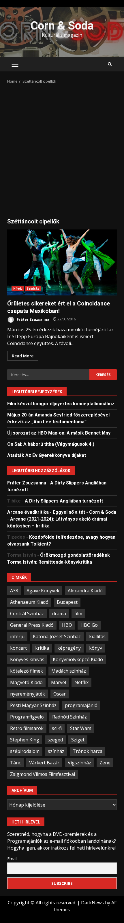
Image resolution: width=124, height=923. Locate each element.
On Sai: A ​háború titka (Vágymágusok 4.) (50, 444)
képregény (69, 648)
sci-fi (57, 728)
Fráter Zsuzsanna (32, 319)
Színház (33, 289)
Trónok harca (87, 751)
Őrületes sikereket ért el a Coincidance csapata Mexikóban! (62, 262)
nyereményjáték (27, 694)
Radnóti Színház (69, 717)
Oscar (59, 694)
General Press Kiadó (32, 625)
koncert (18, 648)
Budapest (67, 602)
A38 (14, 590)
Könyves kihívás (27, 659)
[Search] (110, 64)
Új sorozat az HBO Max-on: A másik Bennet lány (58, 433)
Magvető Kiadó (26, 682)
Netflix (81, 682)
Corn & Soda (62, 25)
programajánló (81, 705)
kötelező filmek (26, 671)
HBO (67, 625)
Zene (104, 763)
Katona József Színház (57, 636)
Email (12, 858)
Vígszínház (79, 763)
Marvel (58, 682)
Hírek (17, 289)
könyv (95, 648)
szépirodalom (25, 751)
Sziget (77, 740)
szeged (55, 740)
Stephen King (24, 740)
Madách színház (68, 671)
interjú (17, 636)
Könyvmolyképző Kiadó (78, 659)
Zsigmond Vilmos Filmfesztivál (42, 774)
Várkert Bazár (44, 763)
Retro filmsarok (27, 728)
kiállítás (97, 636)
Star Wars (80, 728)
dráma (59, 613)
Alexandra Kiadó (85, 590)
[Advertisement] (62, 149)
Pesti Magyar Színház (33, 705)
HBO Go (89, 625)
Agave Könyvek (43, 590)
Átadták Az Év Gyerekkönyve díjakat (46, 455)
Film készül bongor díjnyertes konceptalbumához (60, 403)
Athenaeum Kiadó (29, 602)
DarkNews (92, 902)
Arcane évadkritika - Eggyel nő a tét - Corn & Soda (61, 512)
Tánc (15, 763)
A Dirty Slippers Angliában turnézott (64, 501)
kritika (42, 648)
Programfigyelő (27, 717)
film (78, 613)
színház (56, 751)
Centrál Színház (27, 613)
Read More (22, 356)
